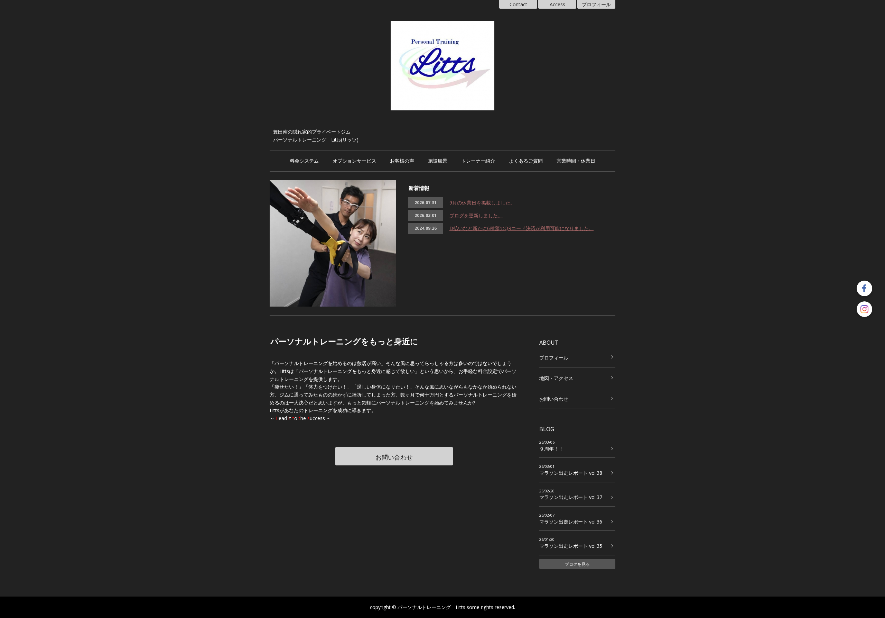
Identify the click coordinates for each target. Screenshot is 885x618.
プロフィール (596, 4)
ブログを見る (577, 564)
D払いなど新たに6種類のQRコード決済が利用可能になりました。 (521, 228)
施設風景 (437, 160)
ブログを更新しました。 (476, 215)
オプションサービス (354, 160)
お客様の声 (402, 160)
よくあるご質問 (526, 160)
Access (557, 4)
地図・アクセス (556, 378)
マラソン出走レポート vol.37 (570, 497)
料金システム (304, 160)
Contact (518, 4)
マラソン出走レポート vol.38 (570, 473)
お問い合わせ (394, 457)
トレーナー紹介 (478, 160)
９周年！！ (551, 448)
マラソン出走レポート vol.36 (570, 521)
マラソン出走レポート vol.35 (570, 546)
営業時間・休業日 (576, 160)
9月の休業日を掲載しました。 (482, 202)
